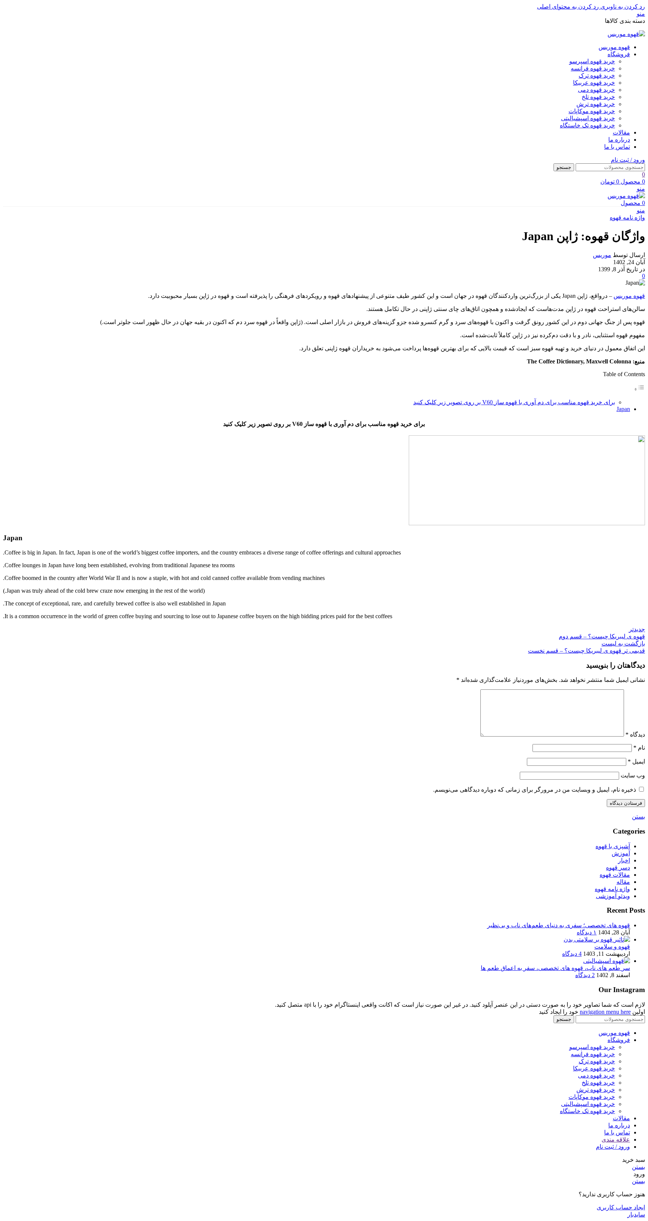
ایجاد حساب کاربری (621, 1207)
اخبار (624, 860)
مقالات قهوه (615, 874)
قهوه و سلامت (612, 946)
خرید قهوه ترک (597, 75)
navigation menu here (605, 1012)
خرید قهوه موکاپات (591, 111)
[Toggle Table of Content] (639, 389)
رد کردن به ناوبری (622, 6)
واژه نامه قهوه (627, 217)
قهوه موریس (629, 296)
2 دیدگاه (585, 975)
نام (639, 747)
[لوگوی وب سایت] (626, 34)
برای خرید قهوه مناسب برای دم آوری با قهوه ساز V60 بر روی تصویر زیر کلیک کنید (514, 402)
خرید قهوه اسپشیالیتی (588, 118)
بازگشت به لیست (623, 643)
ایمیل (636, 761)
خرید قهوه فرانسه (593, 68)
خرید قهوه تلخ (598, 97)
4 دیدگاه (572, 953)
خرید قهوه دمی (596, 90)
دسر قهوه (618, 867)
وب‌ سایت (633, 775)
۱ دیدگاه (587, 932)
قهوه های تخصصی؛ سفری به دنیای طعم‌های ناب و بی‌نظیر (558, 925)
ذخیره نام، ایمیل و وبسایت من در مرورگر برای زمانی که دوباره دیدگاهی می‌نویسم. (534, 789)
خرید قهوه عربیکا (594, 82)
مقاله (623, 882)
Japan (623, 409)
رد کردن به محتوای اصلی (568, 6)
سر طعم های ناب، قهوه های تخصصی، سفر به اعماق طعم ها (555, 968)
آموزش (621, 853)
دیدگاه (635, 734)
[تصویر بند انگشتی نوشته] (597, 939)
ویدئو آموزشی (613, 896)
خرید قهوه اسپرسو (592, 61)
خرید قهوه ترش (595, 104)
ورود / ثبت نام (613, 1146)
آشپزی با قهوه (613, 846)
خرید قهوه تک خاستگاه (587, 125)
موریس (602, 255)
